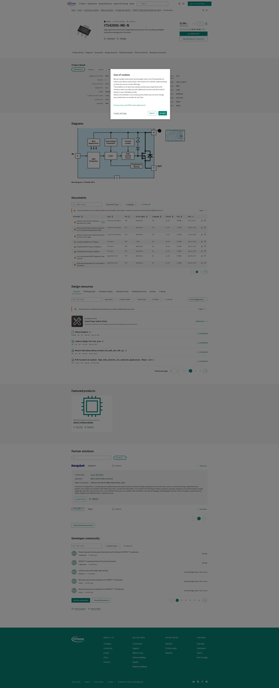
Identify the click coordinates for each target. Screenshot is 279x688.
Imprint (143, 105)
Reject (152, 113)
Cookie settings (120, 113)
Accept (163, 113)
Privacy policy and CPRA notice (125, 105)
